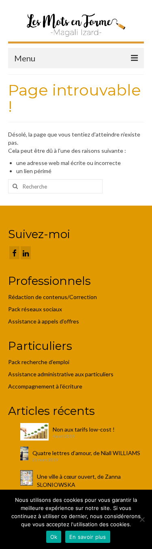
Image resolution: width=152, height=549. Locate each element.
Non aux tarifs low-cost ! (84, 429)
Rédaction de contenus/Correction (52, 296)
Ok (54, 537)
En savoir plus (87, 537)
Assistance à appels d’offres (44, 321)
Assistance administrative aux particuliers (60, 374)
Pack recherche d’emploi (39, 361)
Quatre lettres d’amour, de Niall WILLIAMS (86, 452)
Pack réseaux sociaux (35, 309)
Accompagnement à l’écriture (45, 386)
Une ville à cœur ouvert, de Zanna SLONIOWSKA (79, 480)
